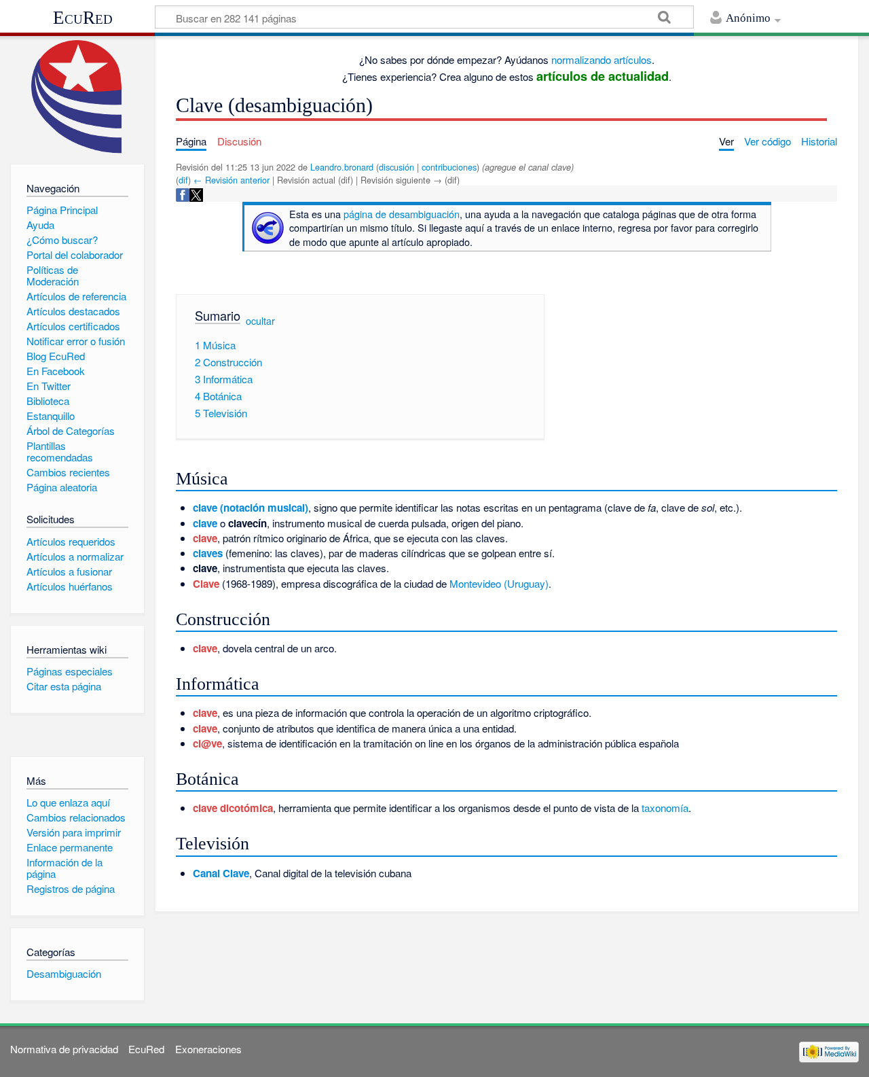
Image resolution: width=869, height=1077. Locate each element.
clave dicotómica (233, 807)
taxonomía (665, 807)
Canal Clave (221, 873)
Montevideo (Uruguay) (499, 583)
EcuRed (83, 17)
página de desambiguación (402, 214)
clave (205, 523)
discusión (396, 166)
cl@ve (207, 743)
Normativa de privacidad (64, 1049)
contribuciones (449, 166)
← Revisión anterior (231, 179)
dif (183, 179)
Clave (206, 583)
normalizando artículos (601, 59)
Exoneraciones (208, 1049)
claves (208, 553)
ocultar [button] (260, 320)
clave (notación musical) (250, 507)
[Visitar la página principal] (77, 97)
